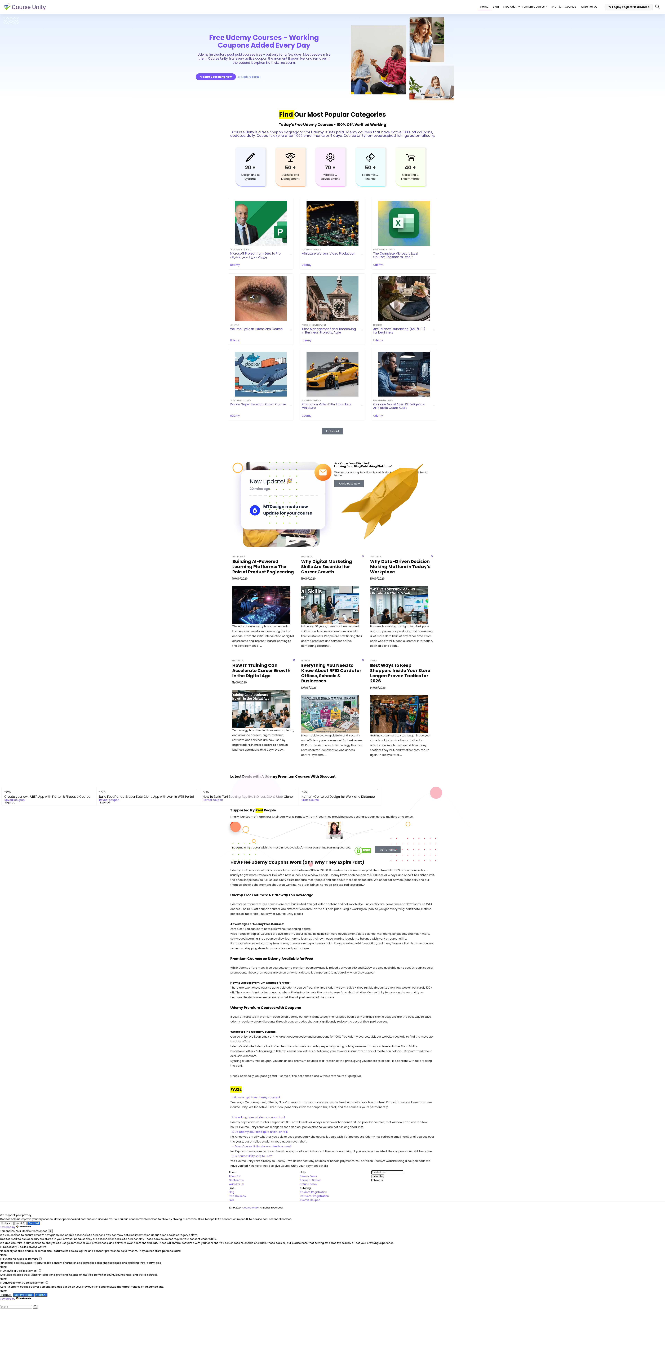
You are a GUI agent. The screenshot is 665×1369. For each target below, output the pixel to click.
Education (306, 556)
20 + (250, 167)
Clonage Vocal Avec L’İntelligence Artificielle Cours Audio (398, 406)
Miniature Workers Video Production (328, 253)
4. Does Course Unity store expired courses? (262, 1146)
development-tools (240, 400)
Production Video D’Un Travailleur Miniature (326, 406)
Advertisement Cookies (18, 1282)
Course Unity (250, 1207)
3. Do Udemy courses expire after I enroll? (260, 1132)
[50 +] (290, 157)
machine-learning (311, 249)
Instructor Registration (314, 1196)
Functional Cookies (15, 1259)
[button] (332, 1097)
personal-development (314, 325)
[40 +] (410, 157)
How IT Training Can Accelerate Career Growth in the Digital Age (261, 670)
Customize (6, 1223)
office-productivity (241, 249)
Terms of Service (311, 1180)
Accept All (34, 1223)
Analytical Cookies (15, 1271)
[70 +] (330, 157)
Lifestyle (234, 325)
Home (484, 7)
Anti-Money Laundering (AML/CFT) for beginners (399, 331)
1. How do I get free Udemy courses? (256, 1097)
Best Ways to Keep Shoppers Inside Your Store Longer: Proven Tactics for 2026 (400, 673)
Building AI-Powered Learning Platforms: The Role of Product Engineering (263, 566)
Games (373, 660)
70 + (330, 167)
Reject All (20, 1223)
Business (377, 325)
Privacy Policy (308, 1176)
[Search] (35, 1307)
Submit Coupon (310, 1200)
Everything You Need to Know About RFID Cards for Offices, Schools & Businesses (331, 673)
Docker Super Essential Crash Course (258, 404)
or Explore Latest (249, 77)
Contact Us (236, 1180)
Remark (33, 1259)
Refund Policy (308, 1184)
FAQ (231, 1200)
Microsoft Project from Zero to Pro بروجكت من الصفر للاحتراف (255, 255)
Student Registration (313, 1192)
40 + (410, 167)
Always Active (37, 1247)
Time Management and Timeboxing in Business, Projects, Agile (329, 331)
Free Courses (237, 1196)
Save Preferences (23, 1295)
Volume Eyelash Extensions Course (256, 329)
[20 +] (250, 157)
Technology (238, 556)
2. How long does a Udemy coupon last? (258, 1117)
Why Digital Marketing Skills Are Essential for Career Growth (326, 566)
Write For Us (588, 7)
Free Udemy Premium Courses (524, 7)
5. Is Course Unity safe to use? (252, 1156)
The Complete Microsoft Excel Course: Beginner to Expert (395, 255)
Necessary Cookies (15, 1247)
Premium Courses (564, 7)
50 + (290, 167)
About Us (235, 1176)
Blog (496, 7)
